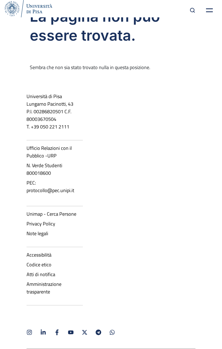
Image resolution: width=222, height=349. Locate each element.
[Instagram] (29, 332)
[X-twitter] (84, 332)
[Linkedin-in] (43, 332)
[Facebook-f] (57, 332)
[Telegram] (98, 332)
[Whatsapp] (112, 332)
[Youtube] (71, 332)
